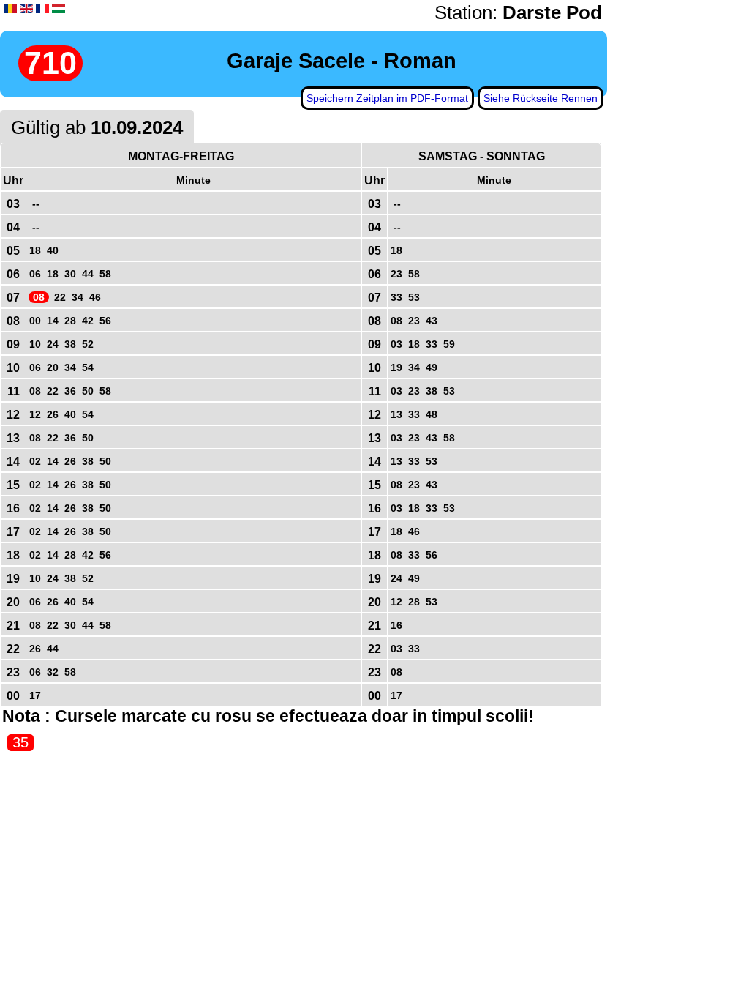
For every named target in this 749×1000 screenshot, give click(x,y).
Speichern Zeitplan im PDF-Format (387, 98)
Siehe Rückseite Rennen (540, 98)
